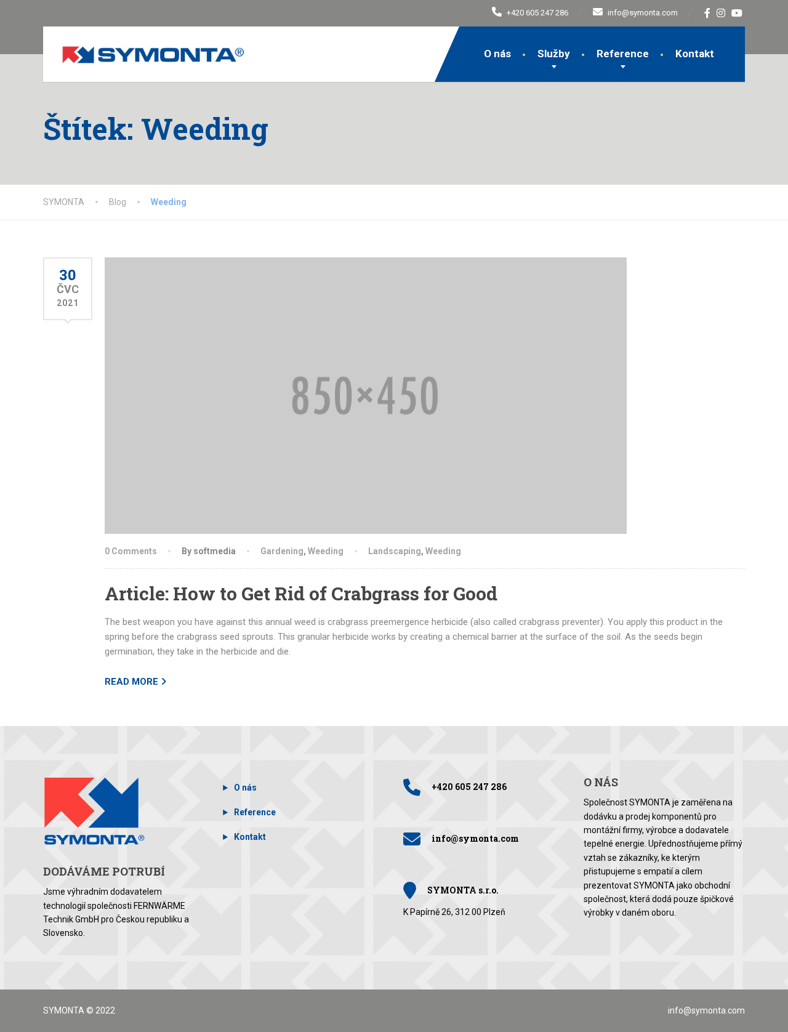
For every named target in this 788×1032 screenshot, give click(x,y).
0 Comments (131, 551)
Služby (553, 53)
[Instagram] (721, 13)
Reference (623, 53)
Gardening (282, 551)
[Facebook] (707, 13)
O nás (497, 53)
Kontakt (694, 53)
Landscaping (394, 551)
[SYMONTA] (144, 45)
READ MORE (131, 681)
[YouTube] (737, 13)
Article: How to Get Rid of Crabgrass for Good (301, 593)
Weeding (326, 551)
